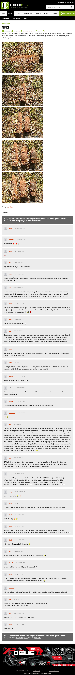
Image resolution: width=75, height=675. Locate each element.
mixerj (10, 473)
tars (10, 287)
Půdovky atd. (16, 18)
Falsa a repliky (5, 18)
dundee (10, 228)
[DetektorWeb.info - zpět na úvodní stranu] (15, 5)
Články (18, 13)
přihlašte (37, 221)
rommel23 (11, 239)
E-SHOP (55, 13)
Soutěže (38, 13)
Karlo (10, 613)
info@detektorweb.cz (54, 671)
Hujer (10, 599)
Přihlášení (61, 2)
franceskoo (12, 413)
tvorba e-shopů (36, 673)
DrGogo (11, 376)
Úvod (3, 13)
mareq (10, 251)
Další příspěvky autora (28, 31)
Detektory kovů (36, 671)
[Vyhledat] (72, 7)
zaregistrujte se (22, 221)
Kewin (10, 319)
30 (44, 31)
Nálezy (10, 13)
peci (10, 262)
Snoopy (11, 492)
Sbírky (25, 18)
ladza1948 (11, 588)
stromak (11, 401)
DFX (10, 424)
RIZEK (10, 349)
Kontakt (46, 13)
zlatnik (18, 31)
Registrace (70, 2)
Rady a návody (28, 13)
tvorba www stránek (46, 673)
